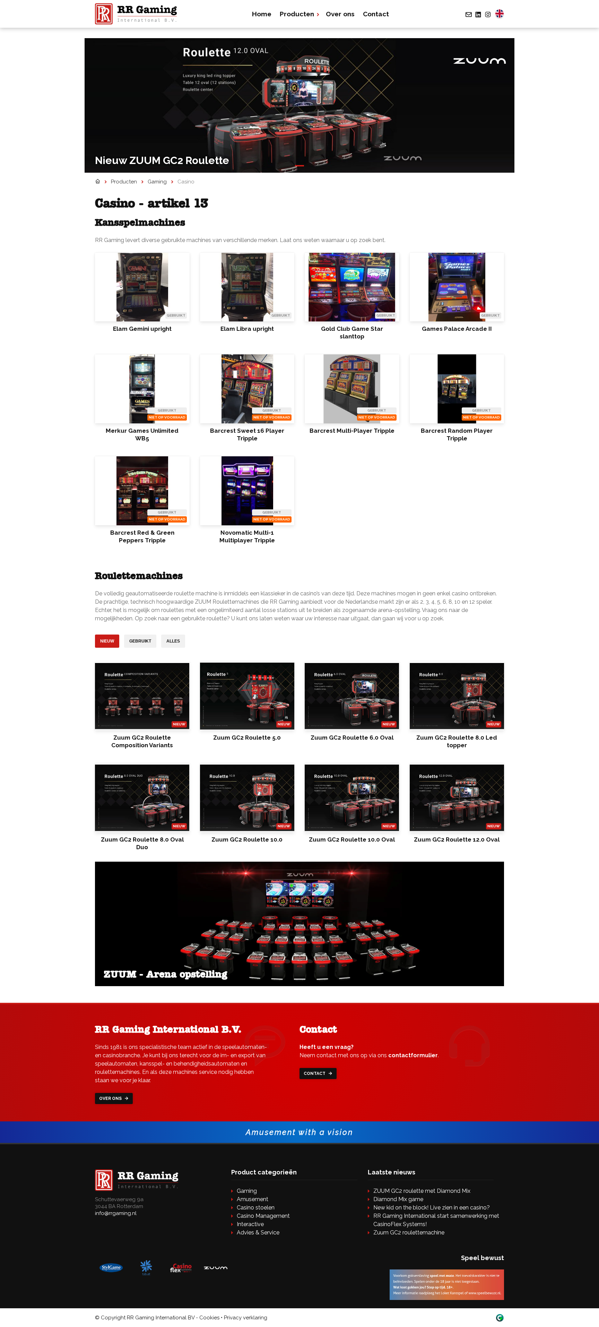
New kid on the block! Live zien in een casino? (431, 1207)
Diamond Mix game (398, 1199)
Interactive (250, 1224)
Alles (173, 641)
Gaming (247, 1191)
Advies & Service (258, 1232)
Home (261, 14)
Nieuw (107, 641)
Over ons (340, 14)
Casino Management (263, 1216)
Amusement (252, 1199)
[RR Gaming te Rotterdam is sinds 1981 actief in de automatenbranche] (97, 182)
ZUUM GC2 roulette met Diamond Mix (421, 1191)
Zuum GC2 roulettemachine (408, 1232)
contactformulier (413, 1055)
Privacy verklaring (245, 1318)
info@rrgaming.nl (116, 1213)
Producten (297, 14)
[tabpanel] (299, 105)
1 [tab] (299, 166)
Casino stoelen (256, 1207)
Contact (376, 14)
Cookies (209, 1318)
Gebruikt (140, 641)
